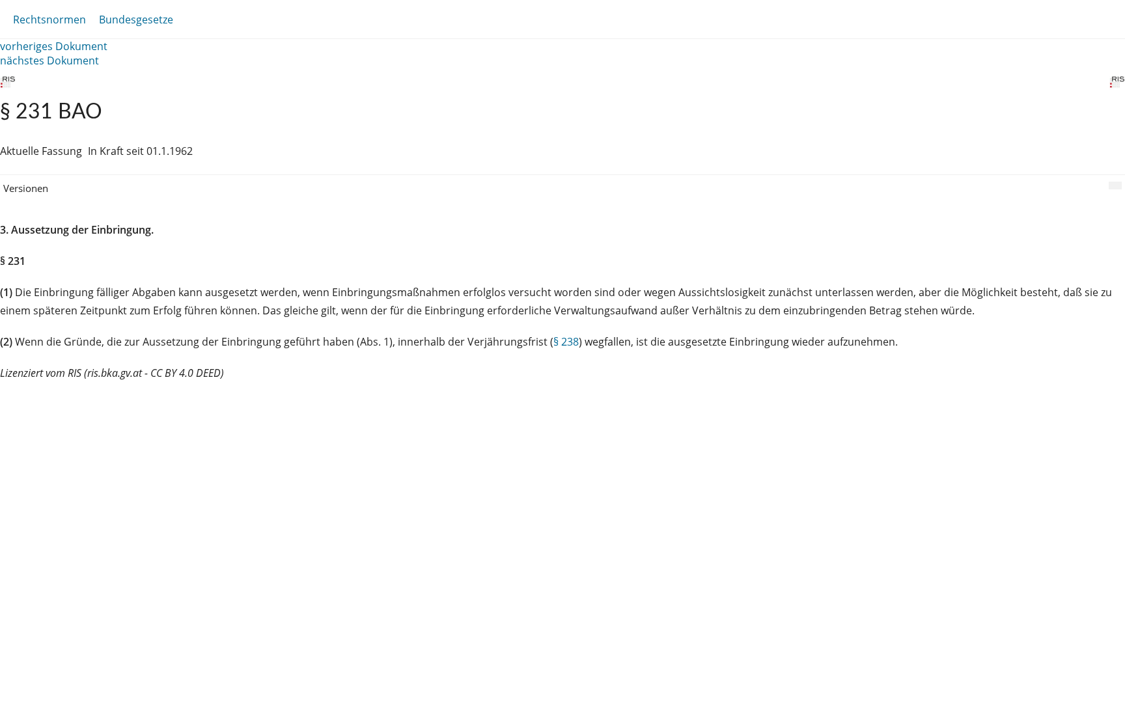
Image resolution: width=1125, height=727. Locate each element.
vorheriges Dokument (53, 46)
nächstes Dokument (49, 60)
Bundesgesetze (136, 19)
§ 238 (566, 342)
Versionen (25, 188)
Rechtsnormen (49, 19)
